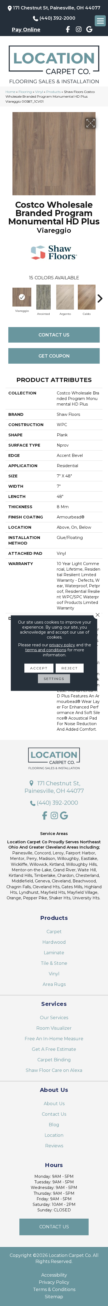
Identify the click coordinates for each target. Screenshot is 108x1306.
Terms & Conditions (54, 1289)
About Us (54, 1103)
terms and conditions (45, 649)
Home (10, 92)
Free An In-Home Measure (54, 1038)
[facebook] (68, 30)
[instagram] (79, 30)
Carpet (54, 931)
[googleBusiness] (90, 30)
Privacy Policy (54, 1282)
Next (100, 295)
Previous (8, 295)
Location (54, 1135)
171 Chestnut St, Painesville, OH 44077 (56, 8)
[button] (54, 1227)
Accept (39, 668)
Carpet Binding (54, 1059)
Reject (69, 668)
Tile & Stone (54, 963)
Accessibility (54, 1275)
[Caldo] (86, 297)
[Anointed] (43, 297)
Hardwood (54, 942)
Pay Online (26, 30)
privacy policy (62, 644)
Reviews (54, 1145)
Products (53, 92)
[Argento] (65, 297)
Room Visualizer (54, 1028)
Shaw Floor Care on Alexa (54, 1070)
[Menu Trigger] (100, 20)
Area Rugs (54, 984)
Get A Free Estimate (54, 1049)
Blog (54, 1124)
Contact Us (54, 335)
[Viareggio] (22, 297)
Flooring (25, 92)
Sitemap (54, 1297)
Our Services (54, 1017)
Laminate (54, 952)
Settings (54, 679)
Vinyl (39, 92)
